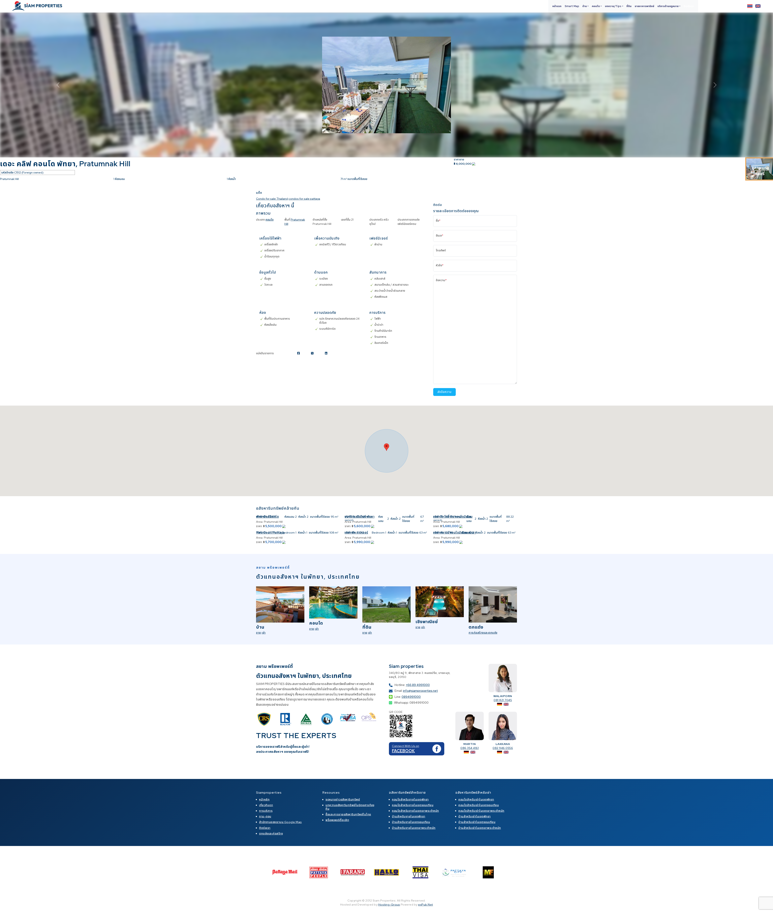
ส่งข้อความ (444, 392)
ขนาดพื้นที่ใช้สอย (320, 516)
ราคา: (259, 526)
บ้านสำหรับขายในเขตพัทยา (408, 816)
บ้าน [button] (584, 6)
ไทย (750, 6)
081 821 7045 (503, 700)
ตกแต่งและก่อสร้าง (271, 833)
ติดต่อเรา (689, 6)
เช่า (264, 632)
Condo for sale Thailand (272, 198)
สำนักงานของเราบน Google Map (280, 822)
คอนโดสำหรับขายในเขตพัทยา (410, 799)
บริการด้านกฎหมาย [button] (668, 6)
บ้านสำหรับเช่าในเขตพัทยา (474, 816)
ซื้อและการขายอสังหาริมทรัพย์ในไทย (348, 814)
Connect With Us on (405, 746)
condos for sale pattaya (304, 198)
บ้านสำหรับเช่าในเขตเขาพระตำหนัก (479, 828)
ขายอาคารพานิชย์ (644, 6)
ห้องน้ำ (302, 516)
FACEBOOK (403, 750)
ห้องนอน (289, 516)
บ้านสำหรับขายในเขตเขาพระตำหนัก (414, 828)
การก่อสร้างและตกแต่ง (483, 632)
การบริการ (266, 811)
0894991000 (411, 697)
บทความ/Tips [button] (613, 6)
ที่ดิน (628, 6)
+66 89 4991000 (418, 685)
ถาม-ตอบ (265, 816)
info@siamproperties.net (420, 691)
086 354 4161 (469, 748)
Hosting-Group (389, 904)
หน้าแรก (556, 6)
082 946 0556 (503, 748)
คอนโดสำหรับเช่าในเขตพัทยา (476, 799)
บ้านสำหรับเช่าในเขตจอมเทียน (476, 822)
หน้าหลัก (264, 799)
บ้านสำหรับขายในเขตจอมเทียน (411, 822)
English (758, 6)
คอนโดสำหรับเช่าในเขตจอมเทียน (478, 805)
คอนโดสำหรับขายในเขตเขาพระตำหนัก (415, 811)
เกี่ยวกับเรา (266, 805)
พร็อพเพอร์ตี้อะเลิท (337, 820)
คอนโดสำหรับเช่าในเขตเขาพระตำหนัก (481, 811)
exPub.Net (425, 904)
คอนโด (270, 219)
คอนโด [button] (596, 6)
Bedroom (288, 532)
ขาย (258, 632)
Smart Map (572, 6)
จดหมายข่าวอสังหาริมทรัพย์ (343, 799)
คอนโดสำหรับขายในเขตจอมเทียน (412, 805)
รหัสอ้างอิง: (261, 516)
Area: (259, 522)
